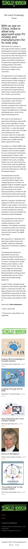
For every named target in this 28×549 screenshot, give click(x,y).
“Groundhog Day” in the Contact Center (11, 488)
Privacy (3, 515)
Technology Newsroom (14, 2)
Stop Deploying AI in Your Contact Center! (12, 419)
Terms (3, 518)
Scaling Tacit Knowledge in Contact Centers (13, 360)
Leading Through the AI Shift (11, 390)
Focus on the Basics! (10, 453)
